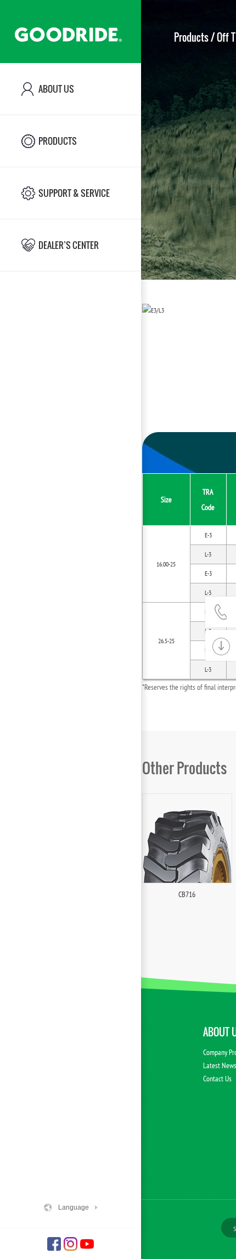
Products (191, 37)
